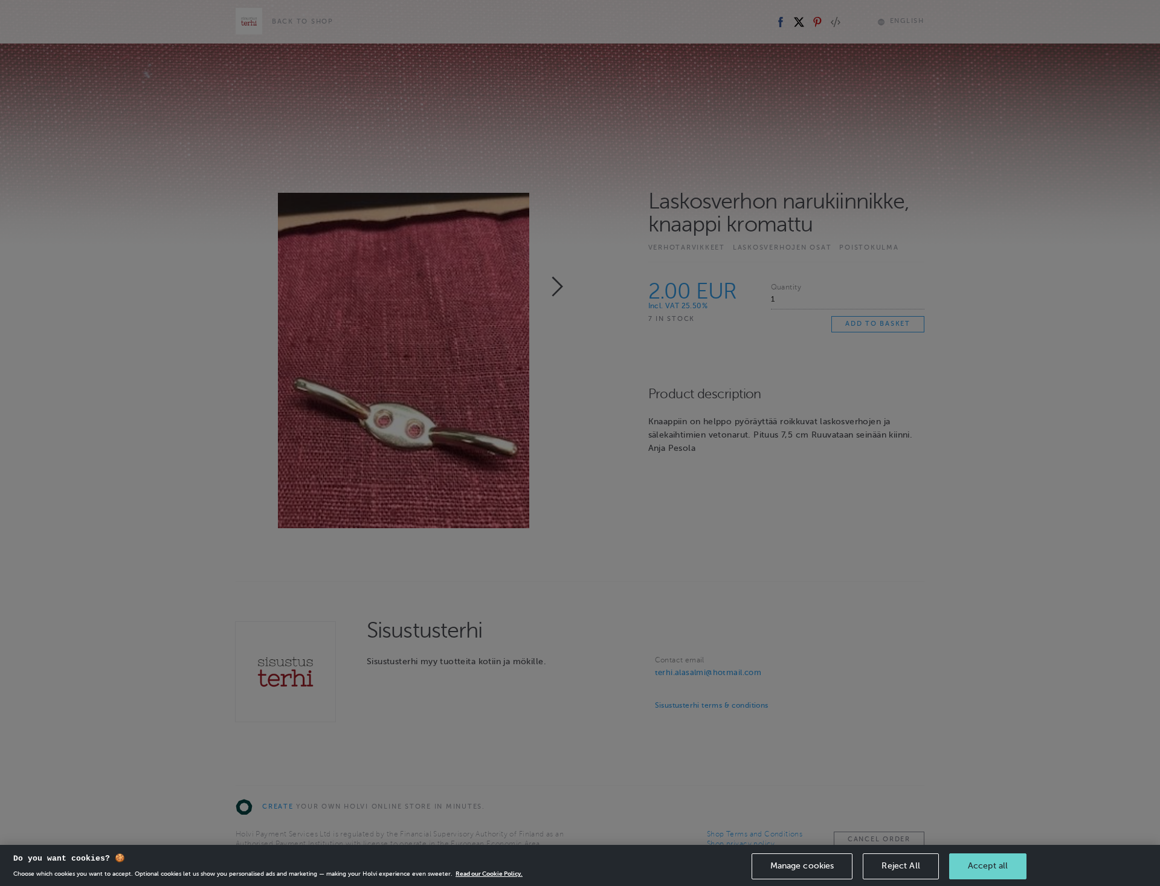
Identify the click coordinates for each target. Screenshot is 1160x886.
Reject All (900, 865)
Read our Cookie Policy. (489, 873)
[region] (580, 865)
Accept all (988, 865)
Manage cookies (802, 865)
